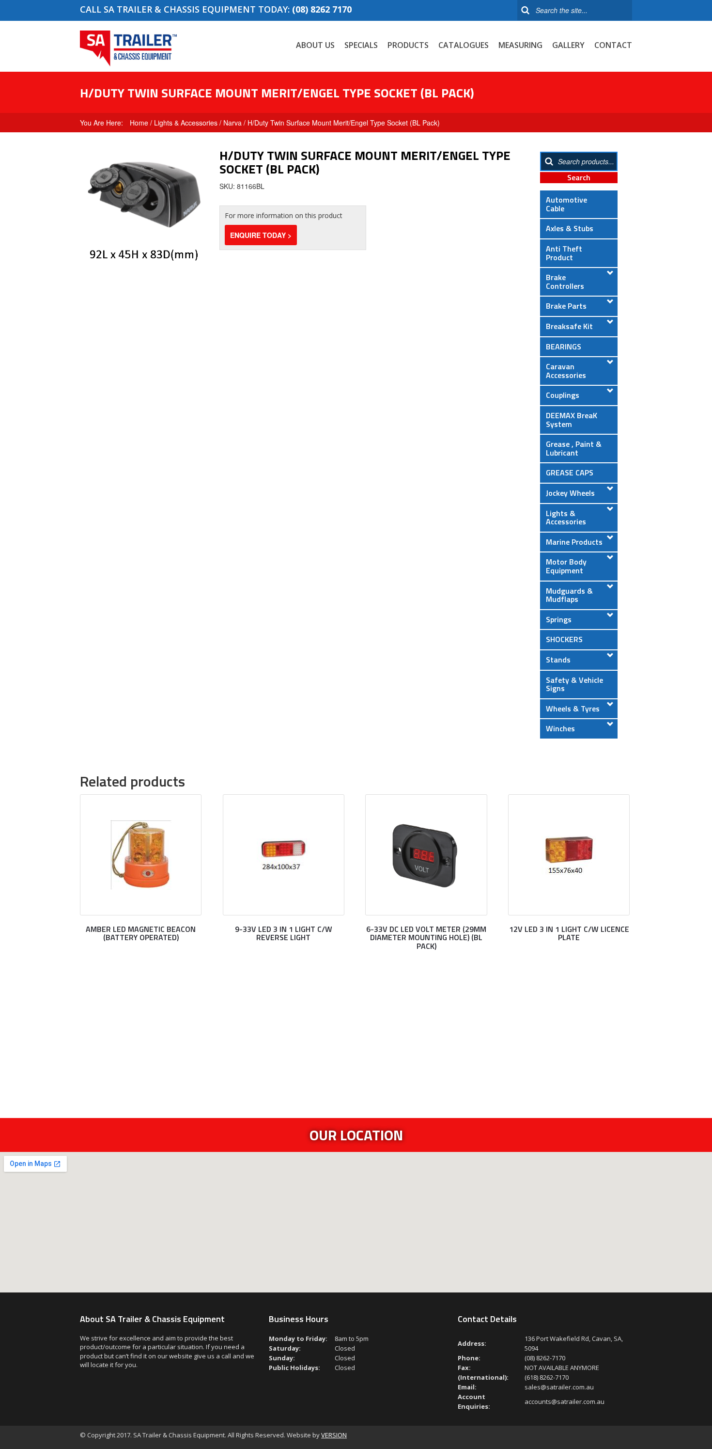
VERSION (334, 1435)
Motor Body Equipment (566, 566)
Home (139, 122)
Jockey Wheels (570, 493)
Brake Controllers (565, 281)
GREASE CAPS (569, 472)
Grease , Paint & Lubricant (574, 448)
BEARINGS (563, 346)
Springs (559, 619)
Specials (361, 45)
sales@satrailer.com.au (559, 1387)
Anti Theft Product (564, 253)
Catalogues (463, 45)
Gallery (568, 45)
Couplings (562, 395)
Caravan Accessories (566, 371)
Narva (232, 122)
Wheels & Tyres (573, 708)
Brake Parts (566, 306)
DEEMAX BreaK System (571, 420)
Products (408, 45)
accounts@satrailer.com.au (564, 1401)
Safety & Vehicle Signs (574, 684)
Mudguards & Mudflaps (569, 595)
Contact (613, 45)
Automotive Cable (566, 204)
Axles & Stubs (569, 228)
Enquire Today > (261, 235)
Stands (558, 659)
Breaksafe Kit (569, 326)
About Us (315, 45)
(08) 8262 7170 (322, 9)
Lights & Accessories (185, 122)
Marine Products (574, 542)
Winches (560, 728)
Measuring (520, 45)
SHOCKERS (564, 639)
